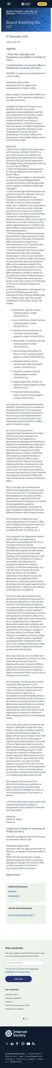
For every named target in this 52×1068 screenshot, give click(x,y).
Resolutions (14, 896)
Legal (21, 1056)
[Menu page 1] (23, 1018)
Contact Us (20, 1059)
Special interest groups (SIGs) (17, 1005)
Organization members (14, 1009)
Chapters (9, 1001)
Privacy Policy (24, 972)
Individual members (13, 998)
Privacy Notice (34, 1053)
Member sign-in (11, 994)
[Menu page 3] (28, 1018)
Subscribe (18, 979)
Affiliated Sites (16, 1061)
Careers (31, 1059)
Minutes (12, 891)
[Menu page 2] (26, 1018)
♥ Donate (42, 4)
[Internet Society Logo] (16, 1033)
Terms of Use (10, 1056)
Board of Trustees (14, 11)
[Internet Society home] (26, 4)
